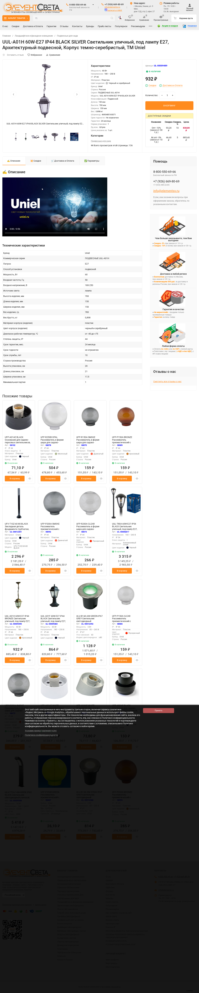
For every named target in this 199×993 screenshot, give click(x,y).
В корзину (15, 478)
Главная (6, 36)
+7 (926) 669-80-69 (114, 4)
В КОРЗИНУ (169, 105)
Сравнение (54, 55)
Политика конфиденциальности (41, 735)
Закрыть (194, 991)
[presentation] (13, 94)
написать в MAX (114, 10)
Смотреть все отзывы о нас (167, 381)
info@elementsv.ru (112, 7)
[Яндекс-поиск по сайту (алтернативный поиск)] (120, 18)
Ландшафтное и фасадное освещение (34, 36)
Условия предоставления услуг (41, 730)
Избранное (36, 55)
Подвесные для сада (67, 36)
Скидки (152, 85)
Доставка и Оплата (173, 85)
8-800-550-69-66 (77, 4)
